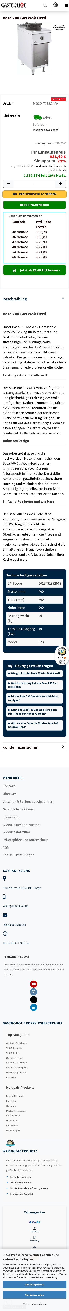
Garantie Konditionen (18, 809)
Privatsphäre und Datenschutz (25, 839)
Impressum (11, 817)
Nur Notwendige (34, 1294)
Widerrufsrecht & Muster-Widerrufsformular (21, 828)
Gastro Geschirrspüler (16, 1067)
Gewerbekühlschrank (16, 1063)
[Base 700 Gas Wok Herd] (34, 48)
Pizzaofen (11, 1077)
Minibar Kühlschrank (16, 1111)
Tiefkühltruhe (12, 1053)
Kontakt (9, 786)
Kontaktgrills (12, 1125)
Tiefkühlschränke (14, 1048)
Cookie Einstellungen (18, 855)
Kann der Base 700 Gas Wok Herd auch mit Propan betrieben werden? (32, 711)
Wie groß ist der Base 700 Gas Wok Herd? (35, 673)
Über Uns (9, 793)
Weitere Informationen (35, 1304)
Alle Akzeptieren (34, 1284)
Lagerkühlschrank (15, 1096)
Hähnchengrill (13, 1130)
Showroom (36, 964)
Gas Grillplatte (13, 1115)
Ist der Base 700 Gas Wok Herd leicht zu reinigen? (33, 698)
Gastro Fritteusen (14, 1058)
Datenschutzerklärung (46, 1277)
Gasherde (11, 1106)
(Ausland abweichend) (46, 129)
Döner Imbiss (12, 1120)
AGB (6, 847)
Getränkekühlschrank (16, 1043)
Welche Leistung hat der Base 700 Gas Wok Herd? (32, 684)
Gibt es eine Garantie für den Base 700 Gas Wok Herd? (33, 725)
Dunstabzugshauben (16, 1072)
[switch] (62, 662)
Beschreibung (15, 299)
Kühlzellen (11, 1101)
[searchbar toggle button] (45, 5)
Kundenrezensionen (20, 747)
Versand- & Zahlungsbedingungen (28, 801)
